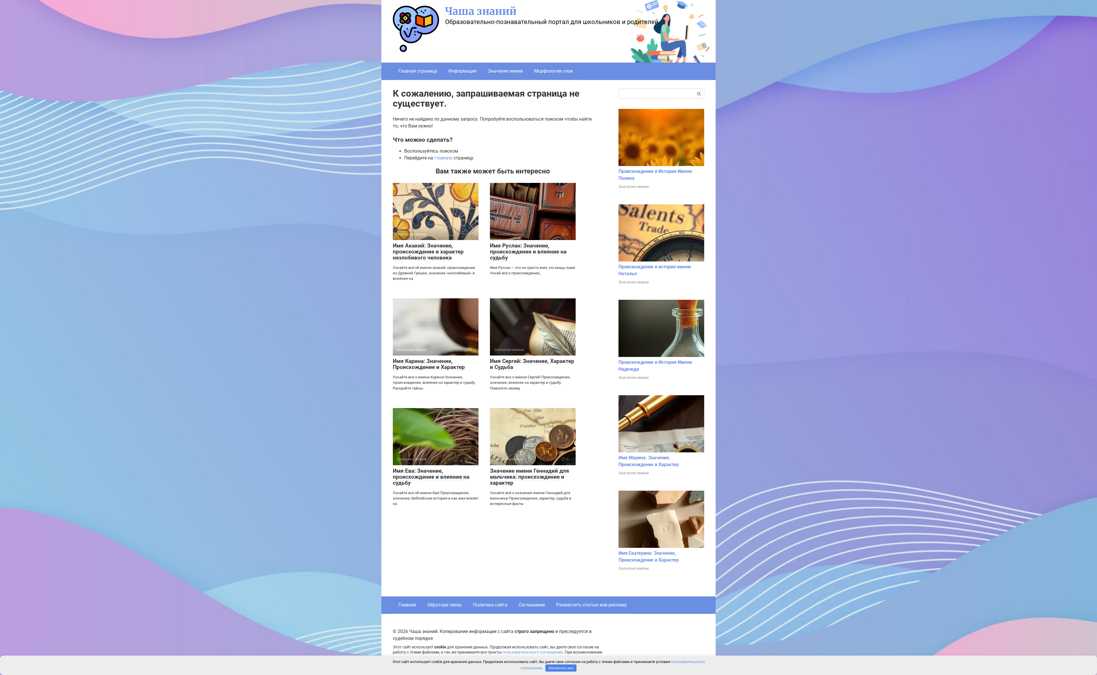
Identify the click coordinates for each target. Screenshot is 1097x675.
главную (443, 158)
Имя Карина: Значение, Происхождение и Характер (429, 364)
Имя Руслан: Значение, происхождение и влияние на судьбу (528, 251)
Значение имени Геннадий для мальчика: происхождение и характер (529, 477)
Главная (407, 605)
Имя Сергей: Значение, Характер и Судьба (532, 364)
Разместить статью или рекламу (591, 605)
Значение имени (505, 71)
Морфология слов (553, 71)
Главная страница (418, 71)
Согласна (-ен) (561, 668)
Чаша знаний (481, 11)
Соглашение (532, 605)
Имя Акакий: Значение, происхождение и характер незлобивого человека (428, 251)
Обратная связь (444, 605)
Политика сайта (490, 605)
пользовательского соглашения (533, 652)
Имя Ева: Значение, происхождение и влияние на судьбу (431, 477)
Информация (463, 71)
